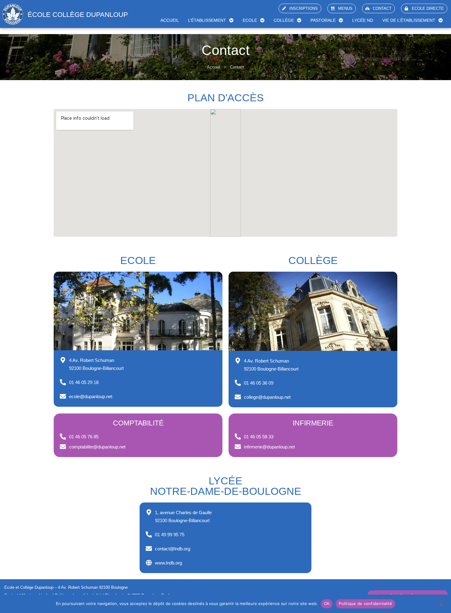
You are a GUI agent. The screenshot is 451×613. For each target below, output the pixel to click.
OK (327, 603)
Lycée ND (362, 20)
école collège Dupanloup (78, 14)
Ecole (250, 20)
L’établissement (207, 20)
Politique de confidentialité (365, 603)
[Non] (441, 603)
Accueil (169, 20)
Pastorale (323, 20)
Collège (284, 20)
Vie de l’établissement (408, 20)
